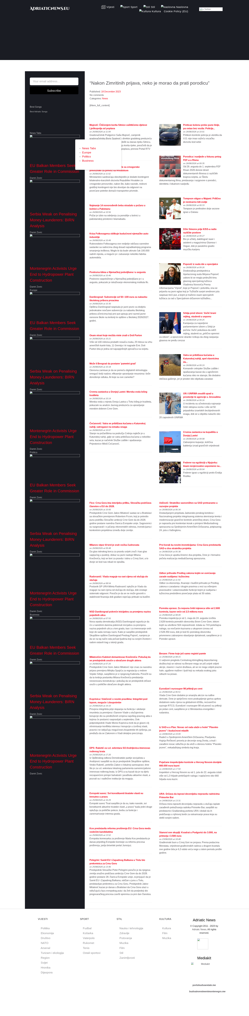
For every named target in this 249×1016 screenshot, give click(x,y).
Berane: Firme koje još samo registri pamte (182, 653)
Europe (86, 152)
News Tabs (89, 148)
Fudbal (87, 928)
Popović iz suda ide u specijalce (200, 264)
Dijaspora (47, 972)
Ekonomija (47, 933)
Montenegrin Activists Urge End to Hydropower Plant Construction (53, 274)
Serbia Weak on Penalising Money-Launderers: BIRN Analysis (53, 220)
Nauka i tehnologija (131, 928)
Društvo (45, 938)
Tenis (86, 948)
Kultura (166, 928)
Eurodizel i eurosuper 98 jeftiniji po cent (180, 688)
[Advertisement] (124, 40)
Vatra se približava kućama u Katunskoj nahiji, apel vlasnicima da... (201, 358)
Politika (45, 928)
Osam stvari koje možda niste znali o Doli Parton (115, 335)
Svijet (44, 962)
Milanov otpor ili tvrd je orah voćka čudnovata (114, 545)
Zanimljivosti (127, 957)
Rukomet (88, 942)
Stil (121, 952)
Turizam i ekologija (52, 952)
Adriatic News (199, 929)
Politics (86, 156)
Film (122, 948)
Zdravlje (124, 933)
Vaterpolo (89, 938)
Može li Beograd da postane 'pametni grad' (112, 363)
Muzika (123, 942)
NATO (44, 942)
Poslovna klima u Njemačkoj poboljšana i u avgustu (117, 272)
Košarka (88, 933)
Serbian (207, 9)
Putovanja (125, 938)
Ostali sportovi (91, 952)
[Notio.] (50, 10)
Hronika (45, 967)
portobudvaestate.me (204, 985)
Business (88, 160)
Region (45, 957)
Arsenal (45, 948)
